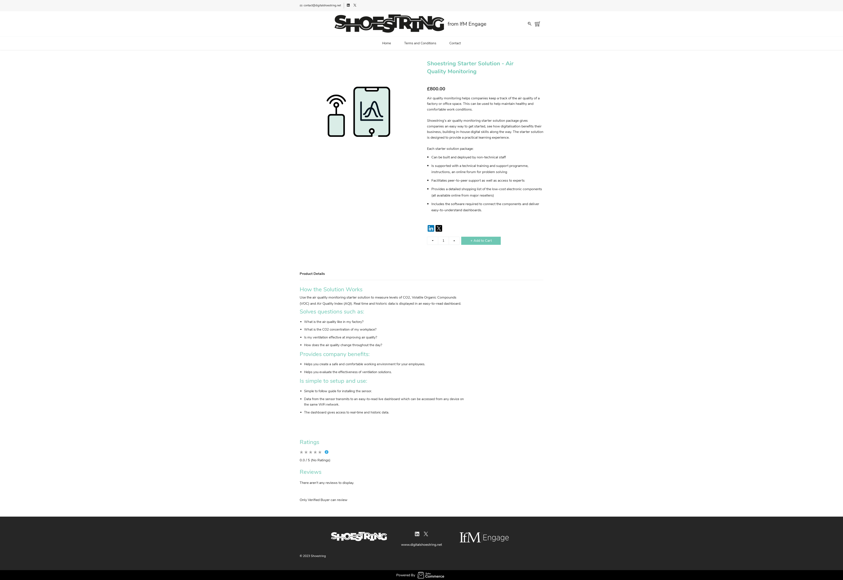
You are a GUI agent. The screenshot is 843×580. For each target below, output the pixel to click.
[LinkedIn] (431, 228)
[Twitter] (439, 228)
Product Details (312, 273)
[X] (426, 534)
